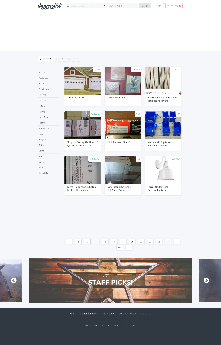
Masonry (42, 122)
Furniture (42, 100)
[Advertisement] (110, 32)
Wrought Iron (44, 173)
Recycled (43, 139)
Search (145, 5)
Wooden (42, 167)
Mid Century (44, 128)
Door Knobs (44, 89)
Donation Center (127, 313)
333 (176, 241)
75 (105, 241)
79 (141, 241)
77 (123, 241)
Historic (42, 106)
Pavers (41, 134)
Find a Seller (108, 313)
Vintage (42, 162)
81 (159, 241)
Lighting (42, 111)
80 (150, 241)
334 (119, 247)
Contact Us (146, 313)
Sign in (159, 6)
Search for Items (88, 313)
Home (72, 313)
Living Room (44, 117)
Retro (41, 145)
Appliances (43, 78)
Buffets (42, 83)
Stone (41, 150)
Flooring (42, 94)
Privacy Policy (132, 325)
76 (114, 241)
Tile (40, 156)
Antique (42, 72)
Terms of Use (118, 325)
